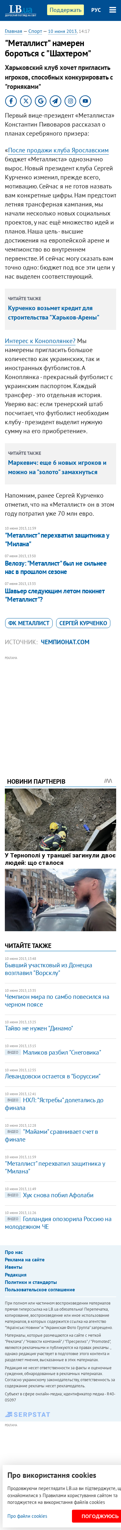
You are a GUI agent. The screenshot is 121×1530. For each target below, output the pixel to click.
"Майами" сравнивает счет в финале (51, 1135)
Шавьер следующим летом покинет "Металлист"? (54, 595)
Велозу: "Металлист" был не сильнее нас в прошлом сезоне (55, 567)
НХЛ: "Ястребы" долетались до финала (54, 1104)
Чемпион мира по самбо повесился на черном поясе (57, 1000)
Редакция (15, 1274)
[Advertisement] (60, 708)
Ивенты (13, 1267)
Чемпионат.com (65, 642)
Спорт (35, 31)
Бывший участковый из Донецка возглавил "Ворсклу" (48, 969)
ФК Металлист (28, 623)
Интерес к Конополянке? (40, 341)
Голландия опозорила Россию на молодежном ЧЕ (58, 1223)
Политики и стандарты (31, 1282)
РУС (96, 10)
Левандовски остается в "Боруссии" (53, 1076)
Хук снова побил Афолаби (50, 1195)
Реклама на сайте (25, 1259)
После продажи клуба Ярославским (58, 150)
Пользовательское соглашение (40, 1289)
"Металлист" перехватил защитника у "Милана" (57, 539)
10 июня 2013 (62, 31)
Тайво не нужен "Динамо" (39, 1028)
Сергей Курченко (83, 623)
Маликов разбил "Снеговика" (54, 1052)
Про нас (14, 1252)
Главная (13, 31)
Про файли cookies (27, 1516)
